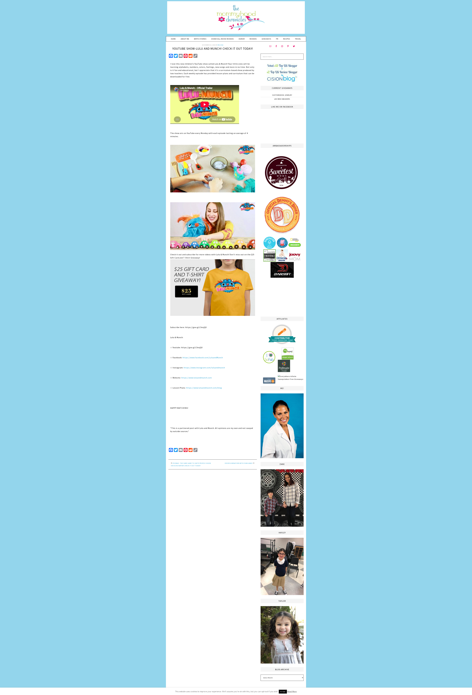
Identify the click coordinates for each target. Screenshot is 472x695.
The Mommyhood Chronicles (236, 18)
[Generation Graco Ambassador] (269, 248)
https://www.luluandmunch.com (196, 377)
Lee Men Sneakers (282, 99)
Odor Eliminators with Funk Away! (239, 463)
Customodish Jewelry (282, 95)
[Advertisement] (282, 296)
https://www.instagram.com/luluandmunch (204, 367)
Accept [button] (282, 692)
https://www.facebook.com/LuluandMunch (203, 357)
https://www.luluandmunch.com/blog (204, 388)
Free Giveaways (296, 379)
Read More (292, 691)
